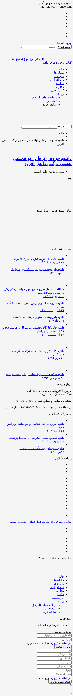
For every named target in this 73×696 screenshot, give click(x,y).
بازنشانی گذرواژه (61, 643)
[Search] (20, 47)
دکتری (60, 86)
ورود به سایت (63, 646)
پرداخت (59, 94)
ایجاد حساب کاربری (60, 681)
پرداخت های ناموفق (44, 97)
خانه (61, 69)
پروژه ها (59, 76)
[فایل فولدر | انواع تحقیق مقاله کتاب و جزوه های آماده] (58, 119)
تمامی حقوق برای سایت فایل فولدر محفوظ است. (41, 521)
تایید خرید (51, 101)
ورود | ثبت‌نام (63, 43)
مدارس (59, 83)
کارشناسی (57, 90)
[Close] (70, 693)
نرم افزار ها (57, 79)
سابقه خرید (50, 104)
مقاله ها (59, 72)
